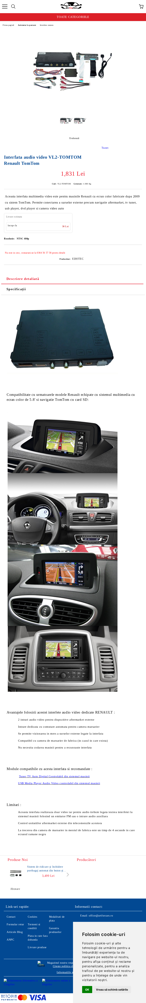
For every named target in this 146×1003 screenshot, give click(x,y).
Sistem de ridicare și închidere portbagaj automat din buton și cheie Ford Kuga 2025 (45, 869)
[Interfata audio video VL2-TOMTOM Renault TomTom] (73, 108)
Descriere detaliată (22, 279)
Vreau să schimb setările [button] (112, 989)
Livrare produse (37, 947)
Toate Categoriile (73, 17)
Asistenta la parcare (27, 25)
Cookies (32, 916)
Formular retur (15, 924)
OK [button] (87, 989)
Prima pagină (8, 25)
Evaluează (74, 138)
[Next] (67, 874)
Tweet (105, 147)
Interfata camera (46, 25)
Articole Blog (15, 932)
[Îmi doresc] (136, 251)
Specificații (16, 289)
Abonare (15, 888)
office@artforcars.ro (101, 915)
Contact (11, 916)
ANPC (10, 939)
